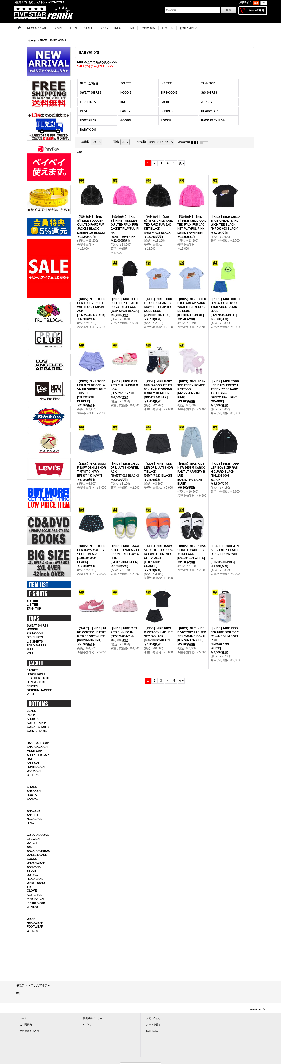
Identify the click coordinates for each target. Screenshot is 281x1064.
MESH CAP (34, 751)
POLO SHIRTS (36, 645)
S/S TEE (32, 600)
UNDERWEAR (36, 867)
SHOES (32, 787)
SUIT (30, 649)
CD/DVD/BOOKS (38, 839)
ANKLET (32, 819)
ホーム (23, 1028)
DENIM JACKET (37, 682)
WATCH (32, 847)
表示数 (85, 142)
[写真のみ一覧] (195, 142)
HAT (29, 759)
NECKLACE (34, 823)
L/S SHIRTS (35, 641)
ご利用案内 (26, 1034)
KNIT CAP (33, 763)
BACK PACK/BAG (38, 855)
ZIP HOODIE (35, 633)
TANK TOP (34, 608)
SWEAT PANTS (37, 723)
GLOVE (32, 895)
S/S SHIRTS (35, 637)
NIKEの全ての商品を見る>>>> (97, 62)
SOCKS (32, 863)
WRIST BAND (36, 887)
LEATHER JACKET (39, 678)
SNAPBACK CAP (38, 747)
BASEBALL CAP (38, 743)
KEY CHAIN (34, 899)
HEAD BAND (35, 883)
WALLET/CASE (37, 859)
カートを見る (153, 1034)
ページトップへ (258, 1019)
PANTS (31, 715)
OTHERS (33, 775)
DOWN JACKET (37, 674)
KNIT (30, 653)
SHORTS (33, 719)
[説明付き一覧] (205, 142)
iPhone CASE (36, 907)
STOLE (31, 875)
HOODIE (32, 629)
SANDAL (32, 799)
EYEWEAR (34, 843)
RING (30, 827)
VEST (30, 694)
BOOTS (32, 795)
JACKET (32, 670)
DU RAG (32, 879)
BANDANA (34, 871)
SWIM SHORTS (37, 731)
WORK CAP (34, 770)
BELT (30, 851)
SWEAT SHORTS (38, 727)
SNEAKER (34, 790)
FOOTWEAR (35, 936)
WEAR (31, 928)
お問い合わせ (153, 1028)
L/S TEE (32, 604)
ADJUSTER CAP (38, 755)
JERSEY (32, 686)
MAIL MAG (152, 1040)
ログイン (88, 1034)
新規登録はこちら (92, 1028)
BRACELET (34, 815)
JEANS (31, 711)
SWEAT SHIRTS (37, 625)
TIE (29, 891)
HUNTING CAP (36, 767)
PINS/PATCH (35, 903)
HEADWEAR (35, 932)
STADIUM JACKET (39, 690)
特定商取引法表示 (29, 1040)
